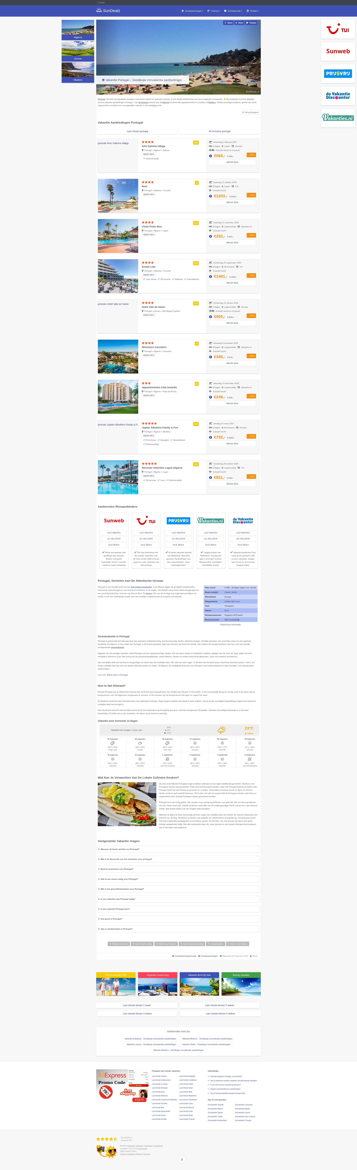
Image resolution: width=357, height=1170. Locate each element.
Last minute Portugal (159, 1088)
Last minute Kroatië (159, 1119)
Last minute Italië (185, 1092)
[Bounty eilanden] (241, 986)
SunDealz (131, 1146)
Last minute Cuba (186, 1104)
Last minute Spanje (159, 1076)
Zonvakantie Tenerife (216, 1105)
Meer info (148, 154)
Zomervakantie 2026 (115, 975)
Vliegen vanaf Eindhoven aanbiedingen (225, 1089)
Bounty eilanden (241, 975)
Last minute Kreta (186, 1111)
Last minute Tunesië (187, 1119)
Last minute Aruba (159, 1115)
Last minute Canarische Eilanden (164, 1100)
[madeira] (78, 69)
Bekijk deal (232, 162)
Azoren (78, 58)
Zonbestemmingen (193, 11)
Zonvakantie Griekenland (217, 1120)
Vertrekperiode (234, 11)
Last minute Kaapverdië (161, 1111)
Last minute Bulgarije (187, 1076)
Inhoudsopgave (251, 112)
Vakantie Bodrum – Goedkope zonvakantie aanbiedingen (207, 1039)
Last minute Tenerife (159, 1104)
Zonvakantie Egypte (242, 1109)
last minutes (114, 533)
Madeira (78, 80)
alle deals (113, 545)
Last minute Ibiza (158, 1092)
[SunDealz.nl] (107, 1139)
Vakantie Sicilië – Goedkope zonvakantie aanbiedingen (206, 1044)
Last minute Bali (158, 1107)
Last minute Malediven (187, 1096)
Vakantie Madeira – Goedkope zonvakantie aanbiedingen (178, 1050)
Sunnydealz (142, 1149)
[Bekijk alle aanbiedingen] (338, 29)
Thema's (215, 11)
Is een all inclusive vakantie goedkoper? (225, 1085)
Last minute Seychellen (188, 1100)
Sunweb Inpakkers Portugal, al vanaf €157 (226, 1076)
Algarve (78, 37)
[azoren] (78, 48)
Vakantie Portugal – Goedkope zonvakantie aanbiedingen (144, 80)
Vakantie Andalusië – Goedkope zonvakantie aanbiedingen (150, 1039)
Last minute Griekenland (161, 1080)
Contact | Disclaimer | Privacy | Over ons (135, 1154)
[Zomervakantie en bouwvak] (116, 986)
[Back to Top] (182, 1159)
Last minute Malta (186, 1115)
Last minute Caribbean (188, 1080)
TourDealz (148, 1146)
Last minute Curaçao (160, 1084)
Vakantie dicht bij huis (199, 975)
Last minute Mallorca (160, 1096)
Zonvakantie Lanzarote (243, 1105)
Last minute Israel (186, 1088)
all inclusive (114, 539)
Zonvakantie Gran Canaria (245, 1117)
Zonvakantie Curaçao (243, 1120)
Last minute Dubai (186, 1084)
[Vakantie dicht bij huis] (199, 986)
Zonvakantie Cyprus (242, 1113)
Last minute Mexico (186, 1107)
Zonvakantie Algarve (215, 1109)
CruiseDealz (158, 1146)
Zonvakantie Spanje (215, 1113)
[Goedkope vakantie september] (157, 986)
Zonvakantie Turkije (215, 1117)
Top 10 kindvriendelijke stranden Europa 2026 (227, 1093)
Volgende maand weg (158, 975)
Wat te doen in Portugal (117, 675)
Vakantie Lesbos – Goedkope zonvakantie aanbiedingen (151, 1044)
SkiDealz (139, 1146)
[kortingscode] (122, 1084)
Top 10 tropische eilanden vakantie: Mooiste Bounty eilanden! (233, 1081)
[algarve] (78, 27)
